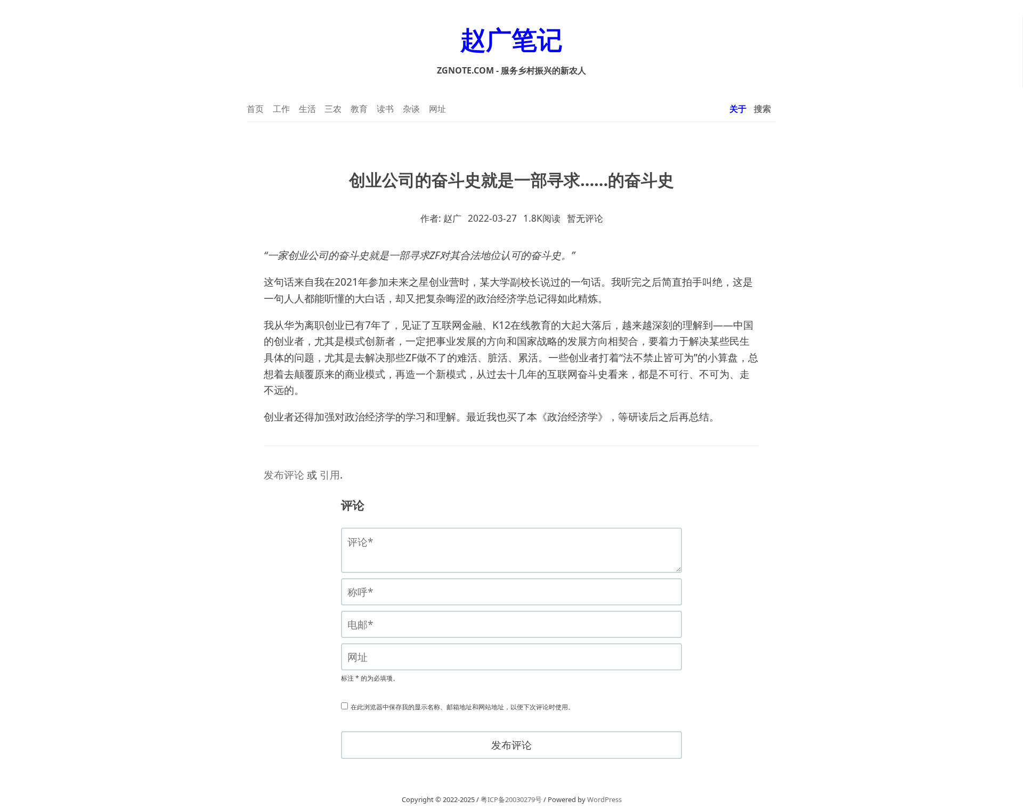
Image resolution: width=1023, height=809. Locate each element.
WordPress (604, 799)
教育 (359, 109)
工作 (281, 109)
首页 (255, 109)
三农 (333, 109)
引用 (330, 474)
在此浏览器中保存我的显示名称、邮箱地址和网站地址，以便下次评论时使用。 (462, 706)
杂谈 (411, 109)
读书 (385, 109)
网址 (437, 109)
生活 (307, 109)
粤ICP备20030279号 (511, 799)
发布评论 (284, 474)
